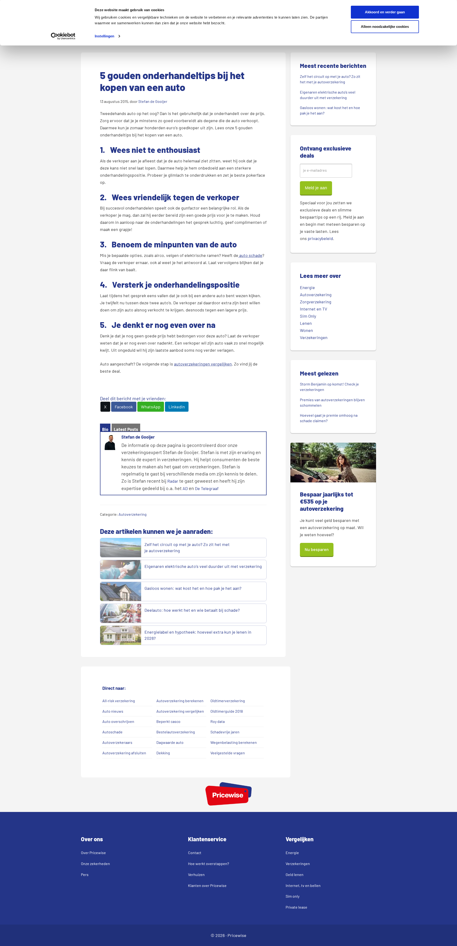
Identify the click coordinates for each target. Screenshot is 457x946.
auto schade (250, 255)
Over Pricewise (93, 852)
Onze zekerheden (95, 863)
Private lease (296, 907)
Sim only (292, 896)
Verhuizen (196, 874)
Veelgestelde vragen (227, 753)
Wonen (306, 330)
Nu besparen (317, 549)
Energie (307, 287)
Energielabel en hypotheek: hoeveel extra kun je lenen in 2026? (197, 635)
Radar (172, 481)
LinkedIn (177, 406)
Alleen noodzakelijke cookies (385, 27)
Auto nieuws (113, 711)
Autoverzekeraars (117, 742)
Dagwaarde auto (170, 742)
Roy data (217, 721)
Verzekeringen (314, 337)
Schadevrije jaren (224, 732)
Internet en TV (313, 308)
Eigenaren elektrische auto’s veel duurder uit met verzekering (203, 566)
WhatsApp (150, 406)
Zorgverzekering (315, 301)
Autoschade (112, 732)
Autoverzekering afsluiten (124, 753)
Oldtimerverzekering (227, 700)
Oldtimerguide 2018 (226, 711)
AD (185, 488)
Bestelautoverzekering (175, 732)
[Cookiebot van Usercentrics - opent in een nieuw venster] (63, 36)
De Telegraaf (207, 488)
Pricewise (237, 935)
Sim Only (308, 316)
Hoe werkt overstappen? (208, 863)
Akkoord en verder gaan (385, 12)
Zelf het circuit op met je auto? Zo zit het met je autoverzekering (187, 547)
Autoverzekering (133, 514)
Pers (85, 874)
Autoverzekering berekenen (180, 700)
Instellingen (104, 36)
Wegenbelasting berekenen (233, 742)
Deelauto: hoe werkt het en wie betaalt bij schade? (192, 610)
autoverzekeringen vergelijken (203, 363)
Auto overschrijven (118, 721)
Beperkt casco (168, 721)
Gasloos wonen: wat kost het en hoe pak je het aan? (193, 588)
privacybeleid (320, 238)
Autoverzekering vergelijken (180, 711)
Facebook (124, 406)
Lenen (306, 323)
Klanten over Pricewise (207, 885)
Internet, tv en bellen (303, 885)
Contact (194, 852)
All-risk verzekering (118, 700)
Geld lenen (294, 874)
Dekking (163, 753)
